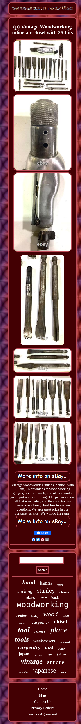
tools (22, 639)
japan (24, 653)
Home (42, 689)
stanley (46, 590)
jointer (61, 654)
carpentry (29, 647)
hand (28, 582)
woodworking (43, 604)
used (49, 648)
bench (55, 597)
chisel (60, 622)
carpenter (41, 622)
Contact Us (42, 701)
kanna (46, 583)
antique (55, 662)
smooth (22, 623)
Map (42, 695)
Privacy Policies (42, 708)
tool (24, 630)
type (49, 654)
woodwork (65, 642)
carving (38, 655)
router (21, 615)
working (24, 591)
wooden (24, 672)
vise (65, 615)
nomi (40, 631)
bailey (35, 616)
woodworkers (44, 641)
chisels (64, 592)
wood (50, 614)
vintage (32, 661)
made (63, 672)
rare (43, 597)
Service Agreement (42, 714)
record (60, 585)
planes (30, 597)
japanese (44, 670)
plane (58, 630)
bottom (62, 648)
